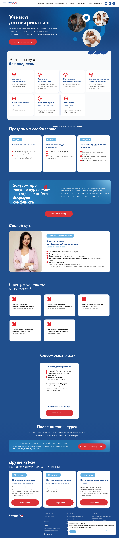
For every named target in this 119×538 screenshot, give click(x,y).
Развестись (46, 521)
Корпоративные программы (51, 530)
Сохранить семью (48, 519)
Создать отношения (49, 516)
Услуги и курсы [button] (60, 4)
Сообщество (81, 4)
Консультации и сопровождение (52, 528)
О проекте (40, 4)
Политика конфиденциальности (74, 516)
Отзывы (71, 4)
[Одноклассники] (113, 3)
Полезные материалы (95, 4)
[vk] (110, 3)
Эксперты (49, 4)
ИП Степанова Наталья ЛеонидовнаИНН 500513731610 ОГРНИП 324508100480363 (101, 518)
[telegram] (106, 3)
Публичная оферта (71, 519)
